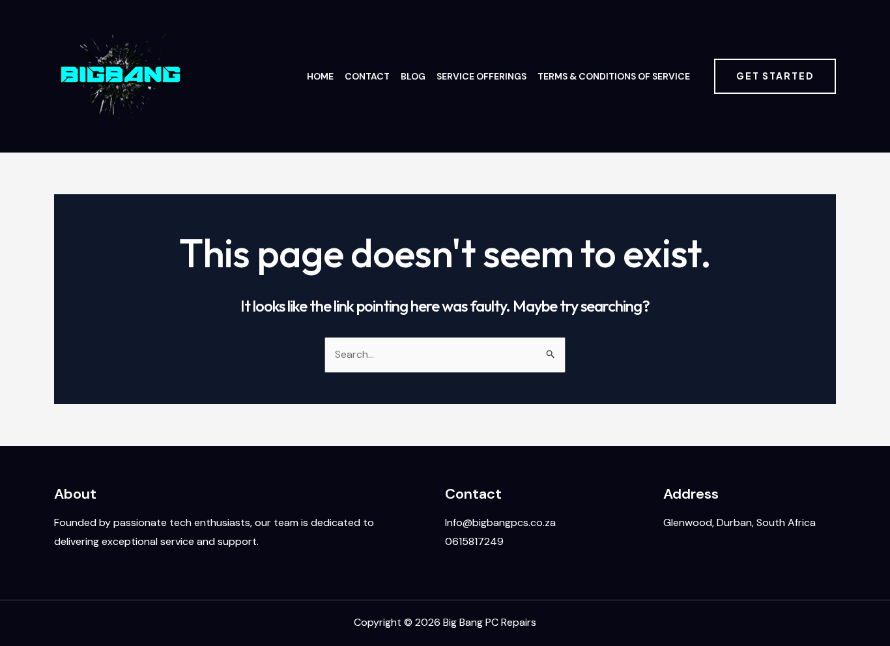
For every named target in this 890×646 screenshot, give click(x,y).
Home (320, 76)
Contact (367, 76)
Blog (413, 76)
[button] (775, 76)
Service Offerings (481, 76)
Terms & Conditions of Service (614, 76)
